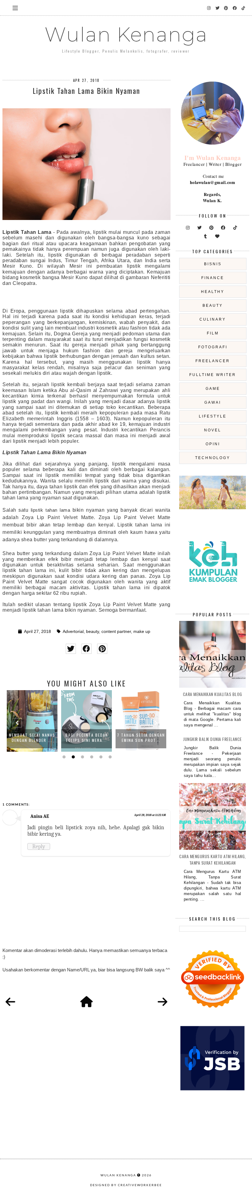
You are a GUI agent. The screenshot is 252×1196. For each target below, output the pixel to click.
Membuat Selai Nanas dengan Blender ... (32, 737)
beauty (92, 631)
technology (212, 458)
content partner (116, 631)
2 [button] (72, 757)
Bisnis (213, 264)
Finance (212, 278)
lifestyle (212, 416)
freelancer (212, 361)
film (213, 333)
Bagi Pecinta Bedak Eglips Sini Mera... (86, 737)
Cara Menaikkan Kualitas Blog (212, 694)
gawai (212, 402)
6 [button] (109, 757)
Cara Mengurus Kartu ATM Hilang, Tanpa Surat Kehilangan (212, 859)
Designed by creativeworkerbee (126, 1185)
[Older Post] (163, 1002)
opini (213, 444)
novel (212, 430)
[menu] (15, 7)
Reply (38, 846)
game (213, 388)
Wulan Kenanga (126, 34)
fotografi (212, 347)
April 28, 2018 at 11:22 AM (150, 815)
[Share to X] (71, 649)
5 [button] (100, 757)
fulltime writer (212, 375)
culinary (212, 319)
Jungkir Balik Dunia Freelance (212, 739)
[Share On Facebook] (86, 649)
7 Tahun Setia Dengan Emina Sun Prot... (141, 737)
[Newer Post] (10, 1002)
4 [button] (91, 757)
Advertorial (73, 631)
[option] (32, 721)
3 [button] (82, 757)
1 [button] (63, 757)
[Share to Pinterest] (102, 649)
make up (141, 631)
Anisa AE (39, 816)
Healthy (212, 292)
